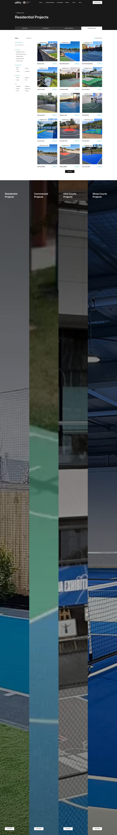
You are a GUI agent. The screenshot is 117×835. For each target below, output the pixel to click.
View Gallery (9, 828)
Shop (80, 2)
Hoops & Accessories (50, 2)
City (16, 84)
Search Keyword (18, 42)
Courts (40, 2)
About (74, 2)
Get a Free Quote (97, 2)
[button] (41, 2)
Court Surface (18, 65)
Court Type (17, 49)
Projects (67, 2)
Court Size (17, 75)
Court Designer (60, 2)
